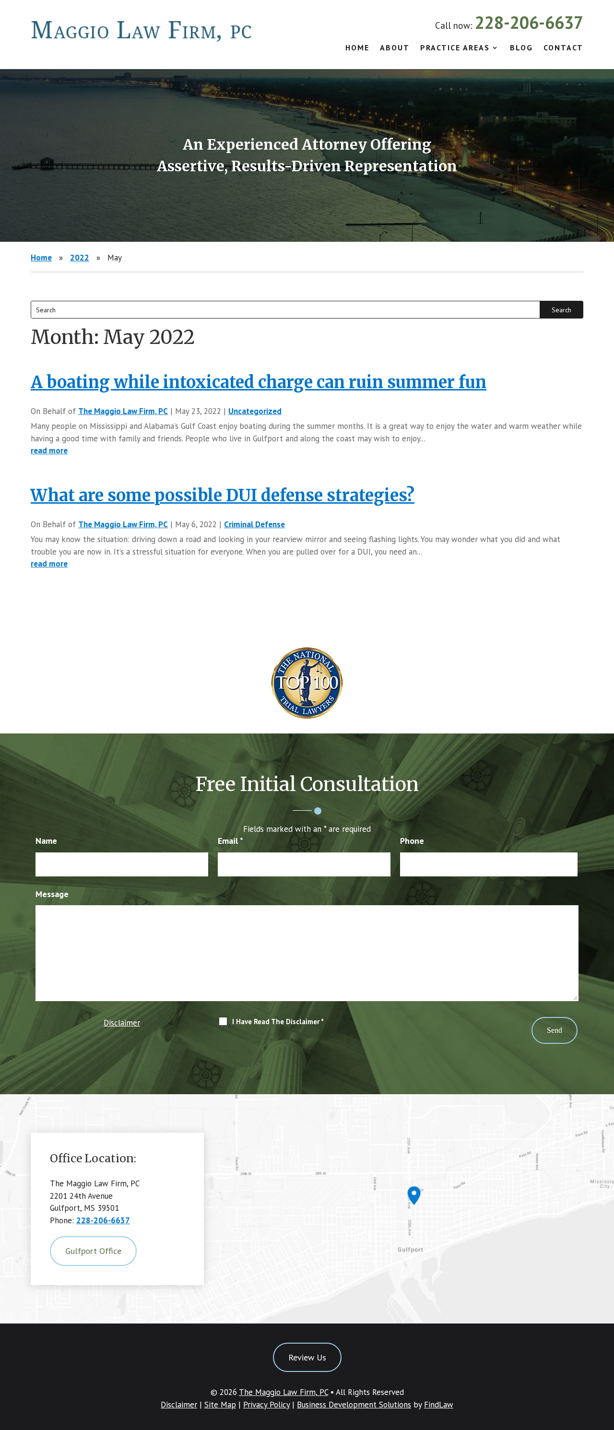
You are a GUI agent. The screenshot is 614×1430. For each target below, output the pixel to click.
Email (230, 840)
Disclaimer (122, 1022)
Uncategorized (255, 411)
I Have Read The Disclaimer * (278, 1021)
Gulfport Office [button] (93, 1250)
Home (357, 48)
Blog (521, 48)
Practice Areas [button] (455, 48)
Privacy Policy (266, 1404)
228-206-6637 (529, 22)
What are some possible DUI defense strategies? (222, 495)
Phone (412, 840)
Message (52, 893)
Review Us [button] (307, 1357)
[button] (604, 1360)
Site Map (220, 1404)
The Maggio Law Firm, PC (123, 411)
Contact (563, 48)
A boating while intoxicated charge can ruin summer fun (258, 382)
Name (46, 840)
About (395, 48)
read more (49, 450)
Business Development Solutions (354, 1404)
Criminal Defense (254, 524)
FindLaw (438, 1404)
